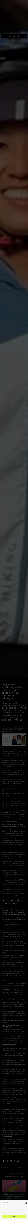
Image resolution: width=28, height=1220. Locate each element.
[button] (25, 1203)
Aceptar (14, 1216)
